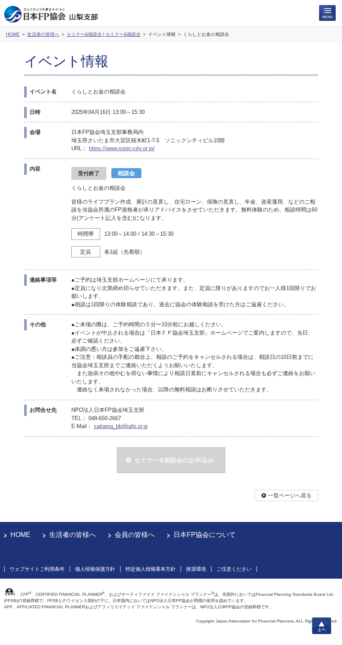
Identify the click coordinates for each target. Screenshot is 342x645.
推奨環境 (196, 569)
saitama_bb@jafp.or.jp (121, 426)
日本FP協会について (205, 534)
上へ (322, 626)
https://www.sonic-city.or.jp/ (122, 148)
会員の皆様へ (135, 534)
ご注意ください (233, 569)
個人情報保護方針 (95, 569)
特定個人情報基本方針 (151, 569)
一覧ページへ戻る (290, 495)
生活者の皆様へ (72, 534)
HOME (20, 534)
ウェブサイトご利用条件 (37, 569)
